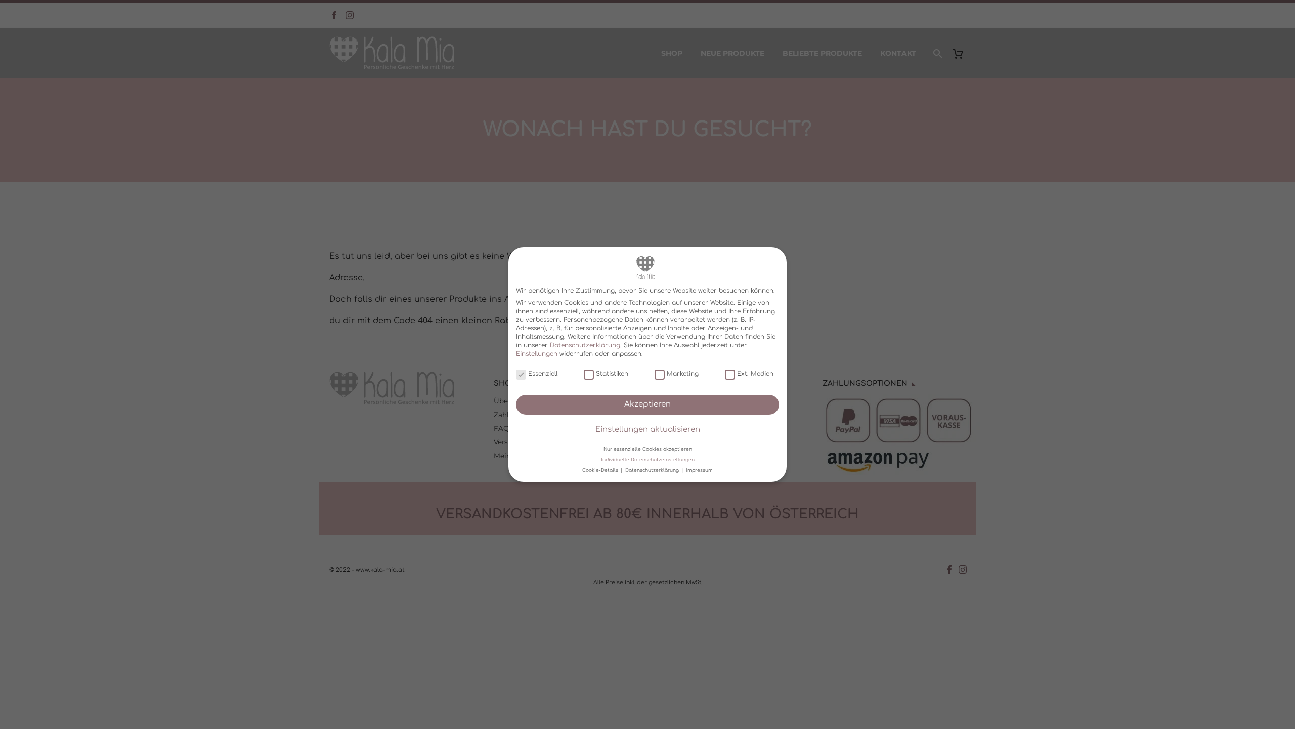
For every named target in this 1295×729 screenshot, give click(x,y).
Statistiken (612, 373)
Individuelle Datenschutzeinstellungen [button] (648, 459)
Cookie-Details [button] (601, 470)
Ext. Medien (755, 373)
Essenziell (542, 373)
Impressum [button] (699, 470)
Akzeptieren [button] (647, 404)
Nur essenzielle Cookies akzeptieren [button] (647, 448)
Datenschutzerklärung (585, 345)
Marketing (683, 373)
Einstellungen (536, 353)
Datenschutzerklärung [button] (652, 470)
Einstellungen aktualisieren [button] (647, 429)
